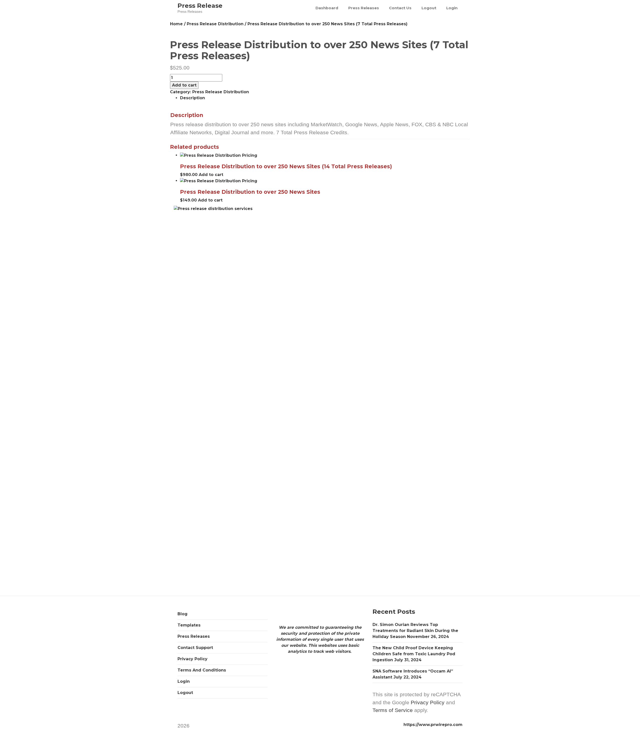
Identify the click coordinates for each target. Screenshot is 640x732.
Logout (429, 8)
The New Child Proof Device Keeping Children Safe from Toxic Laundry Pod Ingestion (413, 654)
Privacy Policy (193, 658)
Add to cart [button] (211, 174)
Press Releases (363, 8)
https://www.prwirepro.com (433, 724)
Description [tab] (192, 98)
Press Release (200, 5)
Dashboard (327, 8)
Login (452, 8)
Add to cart (184, 85)
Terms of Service (392, 710)
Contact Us (400, 8)
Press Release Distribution (215, 24)
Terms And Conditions (202, 670)
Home (176, 24)
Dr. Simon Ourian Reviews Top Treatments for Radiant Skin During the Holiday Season (415, 630)
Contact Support (195, 647)
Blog (183, 614)
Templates (189, 625)
